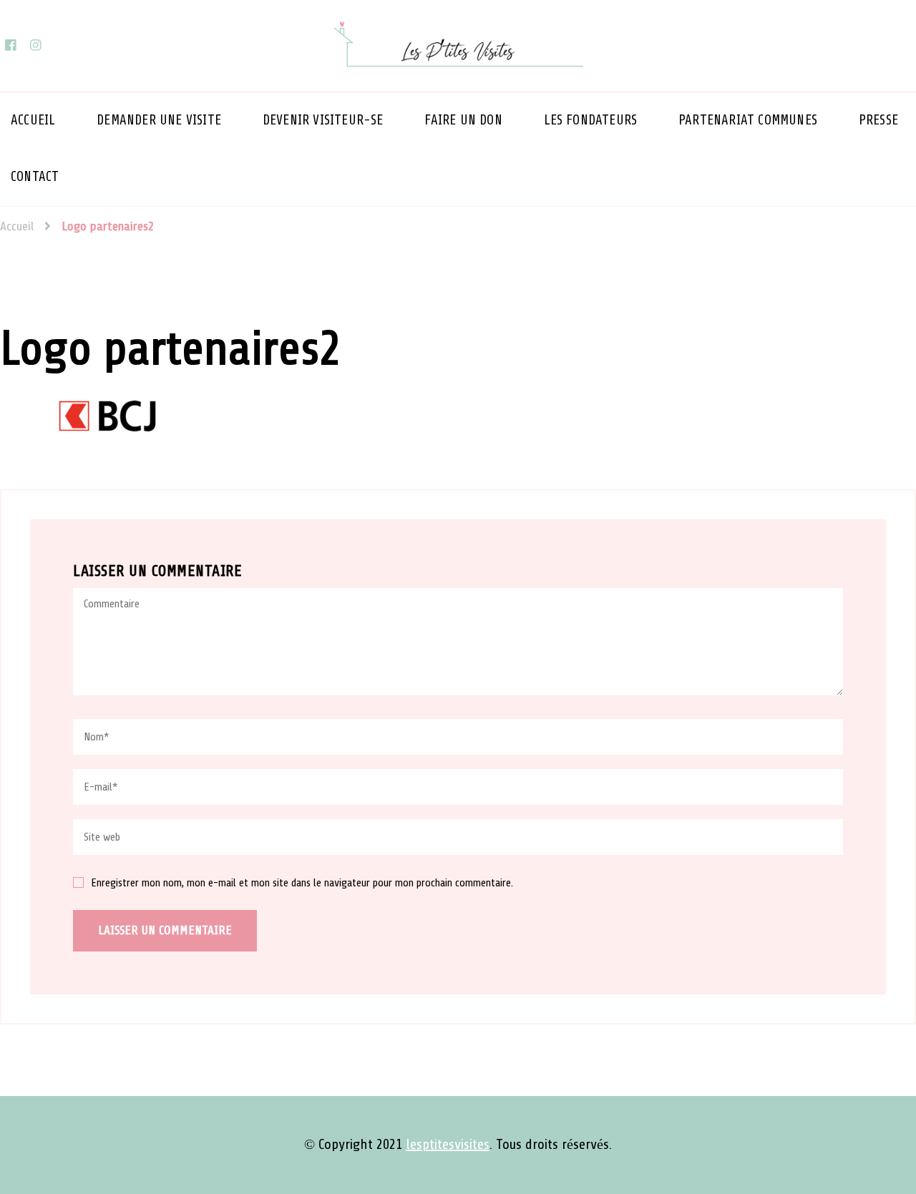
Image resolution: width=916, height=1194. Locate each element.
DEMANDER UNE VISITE (159, 120)
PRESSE (878, 120)
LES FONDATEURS (591, 120)
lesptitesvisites (447, 1144)
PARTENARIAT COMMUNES (747, 120)
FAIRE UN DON (463, 120)
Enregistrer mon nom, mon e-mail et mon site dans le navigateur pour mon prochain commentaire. (302, 883)
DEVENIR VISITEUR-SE (323, 120)
